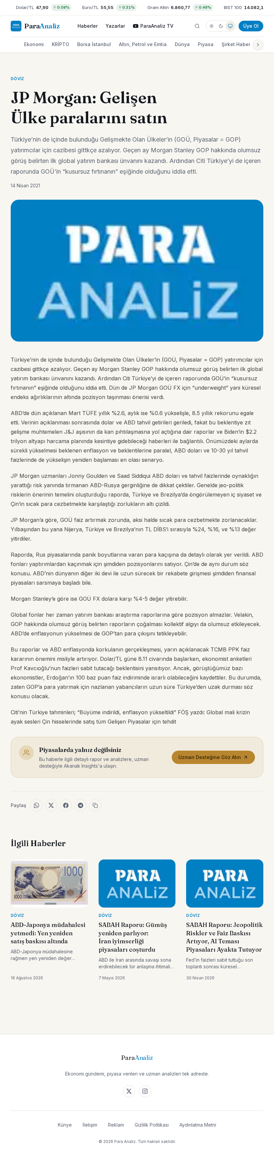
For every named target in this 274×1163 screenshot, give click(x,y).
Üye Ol (251, 26)
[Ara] (197, 26)
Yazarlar (115, 26)
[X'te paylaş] (51, 805)
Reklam (116, 1125)
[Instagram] (145, 1091)
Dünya (182, 44)
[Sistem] (230, 26)
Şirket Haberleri (240, 44)
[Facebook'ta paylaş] (66, 805)
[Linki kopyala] (95, 805)
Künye (65, 1125)
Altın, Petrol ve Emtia (143, 44)
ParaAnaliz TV (156, 26)
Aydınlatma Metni (197, 1125)
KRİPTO (60, 44)
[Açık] (211, 26)
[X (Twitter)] (129, 1091)
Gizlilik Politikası (152, 1125)
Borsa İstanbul (94, 44)
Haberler (88, 26)
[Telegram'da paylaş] (81, 805)
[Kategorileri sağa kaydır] (258, 44)
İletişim (90, 1125)
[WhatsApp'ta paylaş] (36, 805)
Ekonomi (34, 44)
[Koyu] (221, 26)
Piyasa (206, 44)
